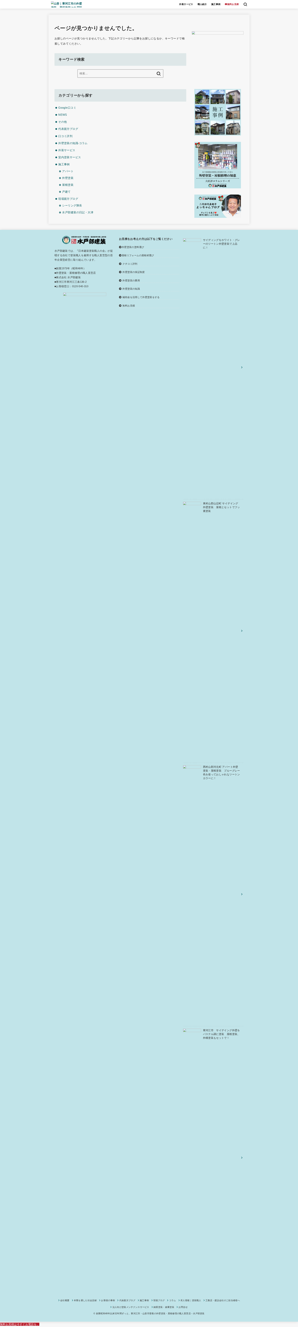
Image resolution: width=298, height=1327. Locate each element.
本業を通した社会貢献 (85, 1300)
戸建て (66, 191)
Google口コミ (67, 107)
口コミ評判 (65, 136)
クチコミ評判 (129, 263)
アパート (67, 171)
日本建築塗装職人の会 (91, 250)
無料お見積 (128, 305)
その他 (62, 121)
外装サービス (186, 4)
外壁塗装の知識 (131, 288)
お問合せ (183, 1307)
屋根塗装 (67, 184)
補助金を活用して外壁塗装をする (141, 297)
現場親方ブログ (68, 198)
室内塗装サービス (69, 157)
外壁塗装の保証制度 (133, 272)
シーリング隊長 (72, 205)
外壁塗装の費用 (131, 280)
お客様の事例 (108, 1300)
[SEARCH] (245, 4)
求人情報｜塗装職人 (190, 1300)
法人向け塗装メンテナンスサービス (130, 1307)
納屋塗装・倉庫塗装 (163, 1307)
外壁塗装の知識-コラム (73, 143)
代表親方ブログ (68, 128)
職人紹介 (202, 4)
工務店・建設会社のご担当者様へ (222, 1300)
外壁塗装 (67, 177)
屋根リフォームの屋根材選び (138, 255)
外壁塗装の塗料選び (133, 247)
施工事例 (216, 4)
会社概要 (64, 1300)
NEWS (62, 114)
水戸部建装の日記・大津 (77, 212)
